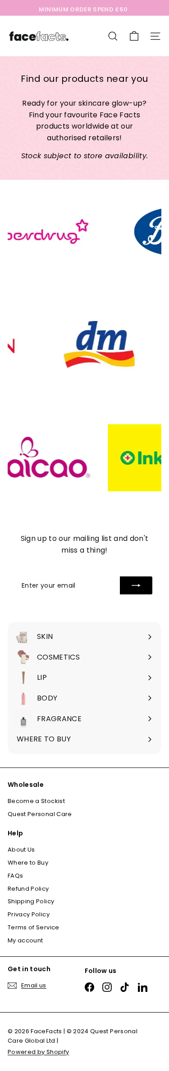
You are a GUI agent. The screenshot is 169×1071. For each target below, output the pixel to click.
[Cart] (134, 36)
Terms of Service (33, 927)
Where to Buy (28, 862)
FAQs (15, 875)
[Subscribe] (136, 585)
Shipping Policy (31, 901)
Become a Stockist (36, 801)
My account (25, 940)
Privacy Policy (29, 914)
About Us (21, 849)
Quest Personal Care (40, 814)
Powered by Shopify (38, 1052)
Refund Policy (28, 888)
